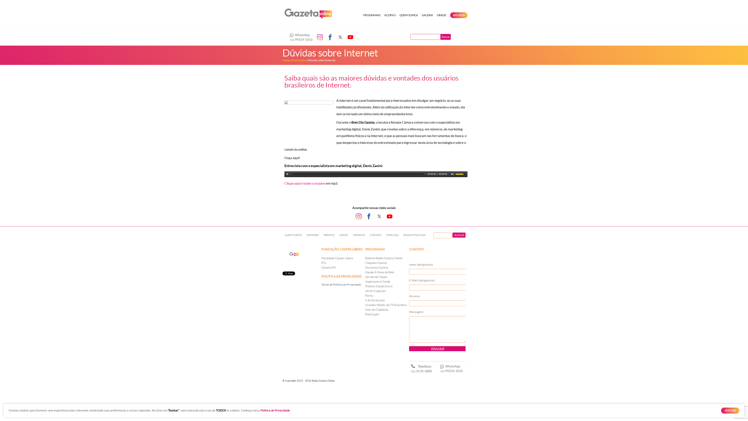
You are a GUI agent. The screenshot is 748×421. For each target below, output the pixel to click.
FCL (323, 262)
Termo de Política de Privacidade (341, 284)
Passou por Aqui (414, 235)
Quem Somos (409, 15)
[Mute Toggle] (452, 174)
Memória (313, 235)
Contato (376, 235)
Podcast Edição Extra (379, 286)
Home (286, 60)
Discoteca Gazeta (376, 267)
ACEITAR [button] (730, 410)
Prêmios (329, 235)
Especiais (392, 235)
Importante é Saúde (377, 281)
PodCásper (372, 314)
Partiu (369, 295)
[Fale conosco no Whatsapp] (300, 37)
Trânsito (359, 235)
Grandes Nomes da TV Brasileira (386, 305)
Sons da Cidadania (376, 309)
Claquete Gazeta (376, 262)
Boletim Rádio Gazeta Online (383, 258)
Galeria (427, 15)
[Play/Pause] (287, 174)
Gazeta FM (328, 267)
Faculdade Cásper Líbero (337, 258)
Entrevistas (298, 60)
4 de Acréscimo (375, 300)
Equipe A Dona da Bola (379, 272)
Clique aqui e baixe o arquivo (304, 183)
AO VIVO (459, 15)
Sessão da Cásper (376, 277)
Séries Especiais (375, 291)
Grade (441, 15)
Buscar (446, 37)
